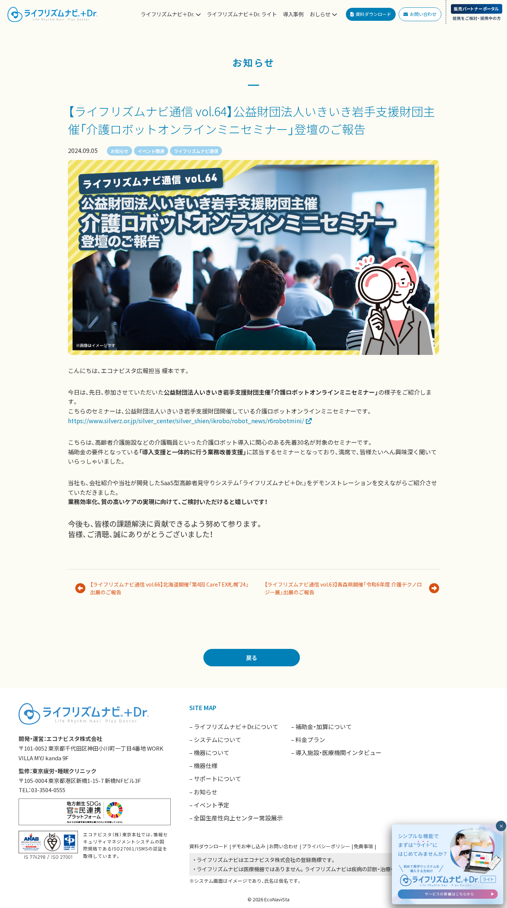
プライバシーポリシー (326, 846)
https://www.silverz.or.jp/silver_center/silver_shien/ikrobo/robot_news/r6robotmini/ (186, 420)
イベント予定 (211, 804)
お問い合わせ (283, 846)
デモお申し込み (248, 846)
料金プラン (310, 739)
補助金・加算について (323, 726)
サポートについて (217, 778)
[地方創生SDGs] (94, 810)
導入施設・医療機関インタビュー (338, 752)
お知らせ (119, 151)
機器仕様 (205, 765)
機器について (211, 752)
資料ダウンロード (208, 846)
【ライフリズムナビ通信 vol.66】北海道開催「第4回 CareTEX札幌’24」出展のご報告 (169, 588)
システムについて (217, 739)
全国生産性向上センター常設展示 (238, 817)
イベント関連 (151, 151)
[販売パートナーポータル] (476, 12)
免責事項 (363, 846)
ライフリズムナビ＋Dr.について (236, 726)
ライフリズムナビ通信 (196, 151)
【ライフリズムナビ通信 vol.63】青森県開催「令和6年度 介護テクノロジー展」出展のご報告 (343, 588)
